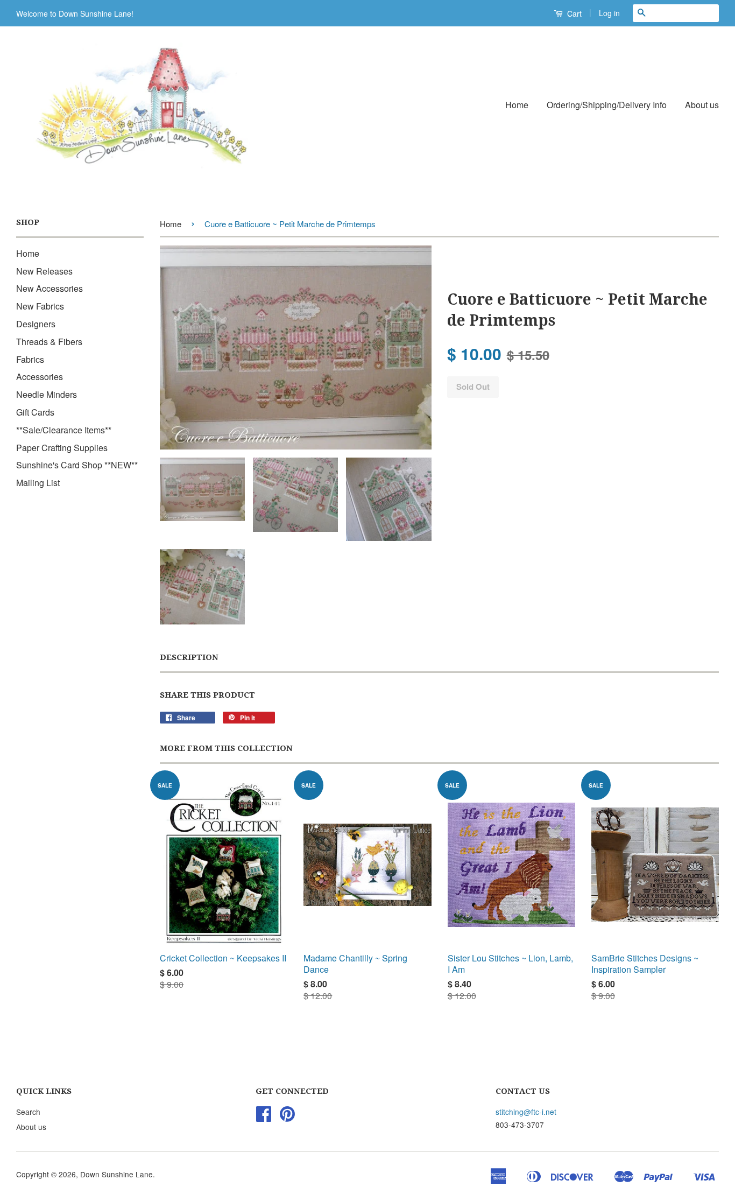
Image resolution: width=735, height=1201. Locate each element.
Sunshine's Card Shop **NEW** (77, 465)
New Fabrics (40, 306)
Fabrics (30, 359)
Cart (573, 13)
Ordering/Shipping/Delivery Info (607, 105)
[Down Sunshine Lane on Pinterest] (287, 1117)
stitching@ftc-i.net (526, 1111)
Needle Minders (46, 394)
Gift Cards (35, 412)
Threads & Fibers (49, 341)
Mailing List (38, 482)
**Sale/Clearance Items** (63, 430)
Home (516, 105)
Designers (35, 324)
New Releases (44, 271)
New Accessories (49, 288)
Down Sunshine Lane (116, 1174)
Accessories (39, 376)
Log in (609, 13)
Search (28, 1111)
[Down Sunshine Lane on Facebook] (264, 1117)
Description (189, 657)
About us (702, 105)
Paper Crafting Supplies (62, 447)
